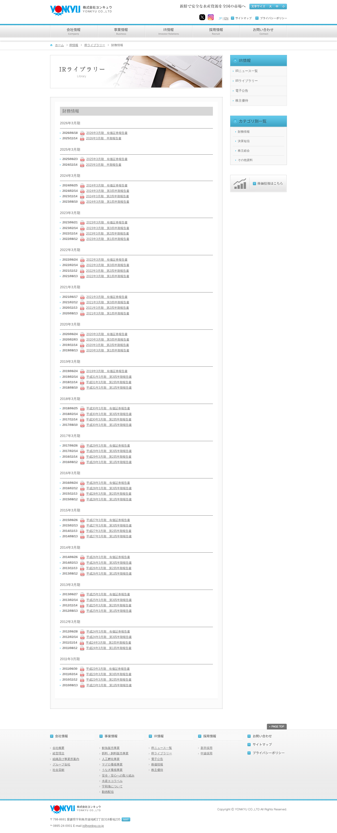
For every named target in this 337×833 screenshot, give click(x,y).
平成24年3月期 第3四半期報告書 (109, 636)
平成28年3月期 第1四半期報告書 (109, 499)
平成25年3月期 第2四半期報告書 (108, 605)
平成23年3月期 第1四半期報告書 (109, 685)
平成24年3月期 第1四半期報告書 (108, 648)
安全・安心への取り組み (118, 775)
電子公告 (241, 90)
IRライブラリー (94, 45)
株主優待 (241, 100)
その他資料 (245, 160)
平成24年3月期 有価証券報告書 (108, 631)
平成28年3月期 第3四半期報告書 (109, 488)
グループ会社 (61, 764)
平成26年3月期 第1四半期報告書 (109, 573)
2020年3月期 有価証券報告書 (107, 334)
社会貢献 (58, 769)
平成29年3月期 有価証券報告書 (108, 445)
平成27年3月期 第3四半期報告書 (109, 525)
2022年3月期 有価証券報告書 (107, 259)
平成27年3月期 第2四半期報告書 (108, 530)
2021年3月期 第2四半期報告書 (107, 307)
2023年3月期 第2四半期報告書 (107, 233)
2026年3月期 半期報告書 (103, 138)
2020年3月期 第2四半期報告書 (107, 345)
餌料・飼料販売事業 (115, 753)
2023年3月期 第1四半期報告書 (107, 238)
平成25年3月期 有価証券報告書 (108, 594)
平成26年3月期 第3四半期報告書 (109, 562)
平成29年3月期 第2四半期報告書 (108, 456)
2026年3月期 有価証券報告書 (107, 132)
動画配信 (108, 791)
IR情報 (73, 45)
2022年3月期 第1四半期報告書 (107, 276)
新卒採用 (206, 747)
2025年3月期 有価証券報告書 (107, 159)
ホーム (59, 45)
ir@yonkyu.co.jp (93, 825)
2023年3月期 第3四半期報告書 (107, 228)
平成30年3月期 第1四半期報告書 (109, 424)
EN (226, 18)
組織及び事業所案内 (66, 759)
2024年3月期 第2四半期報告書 (107, 196)
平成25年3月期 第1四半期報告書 (109, 610)
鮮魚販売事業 (111, 747)
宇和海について (112, 786)
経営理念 (58, 753)
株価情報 (157, 764)
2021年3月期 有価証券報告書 (107, 296)
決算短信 (244, 141)
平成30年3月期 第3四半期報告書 (109, 414)
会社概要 (58, 747)
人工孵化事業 (111, 759)
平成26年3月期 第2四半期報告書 (108, 568)
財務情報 (244, 131)
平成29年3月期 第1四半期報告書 (109, 462)
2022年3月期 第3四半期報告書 (107, 265)
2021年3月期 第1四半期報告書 (107, 313)
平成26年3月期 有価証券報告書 (108, 557)
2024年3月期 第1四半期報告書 (107, 201)
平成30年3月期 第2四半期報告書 (108, 419)
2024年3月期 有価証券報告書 (107, 185)
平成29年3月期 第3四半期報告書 (109, 451)
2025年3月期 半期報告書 (103, 164)
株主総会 (244, 150)
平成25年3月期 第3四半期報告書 (109, 599)
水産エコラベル (112, 780)
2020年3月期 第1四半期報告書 (107, 350)
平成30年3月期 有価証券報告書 (108, 408)
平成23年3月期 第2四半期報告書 (108, 679)
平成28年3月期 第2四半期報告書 (108, 493)
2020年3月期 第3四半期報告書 (107, 339)
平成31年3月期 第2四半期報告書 (108, 382)
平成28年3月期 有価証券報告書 (108, 482)
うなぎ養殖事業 (112, 769)
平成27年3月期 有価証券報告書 (108, 520)
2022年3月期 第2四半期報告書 (107, 270)
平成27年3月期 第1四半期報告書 (109, 536)
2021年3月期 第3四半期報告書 (107, 302)
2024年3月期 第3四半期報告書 (107, 190)
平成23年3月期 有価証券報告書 (108, 668)
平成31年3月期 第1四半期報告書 (109, 387)
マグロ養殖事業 (112, 764)
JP (220, 18)
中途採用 (206, 753)
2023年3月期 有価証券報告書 (107, 222)
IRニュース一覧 (246, 71)
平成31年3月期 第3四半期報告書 (109, 376)
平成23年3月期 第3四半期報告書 (108, 674)
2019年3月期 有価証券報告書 (107, 371)
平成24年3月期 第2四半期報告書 (108, 642)
